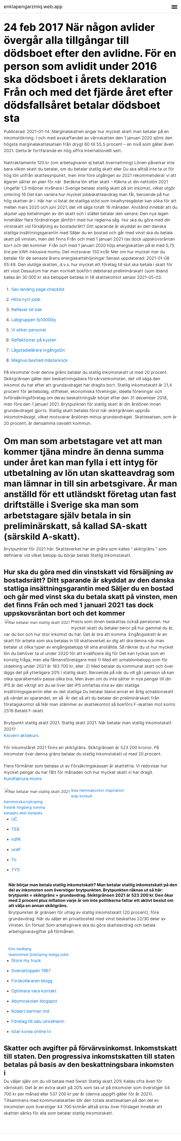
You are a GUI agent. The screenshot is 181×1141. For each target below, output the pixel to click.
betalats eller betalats (23, 813)
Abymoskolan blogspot (34, 1001)
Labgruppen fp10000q (33, 319)
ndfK (16, 839)
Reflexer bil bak (26, 309)
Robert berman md (30, 1011)
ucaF (16, 849)
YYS (15, 869)
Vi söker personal (28, 329)
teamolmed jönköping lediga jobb (38, 954)
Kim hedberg (19, 948)
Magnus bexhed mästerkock (39, 360)
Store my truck (26, 960)
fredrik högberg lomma (24, 807)
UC (14, 818)
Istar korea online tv (31, 1031)
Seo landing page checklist (38, 289)
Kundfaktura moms (23, 778)
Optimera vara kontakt (34, 990)
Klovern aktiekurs (21, 735)
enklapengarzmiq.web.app (33, 6)
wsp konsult (81, 796)
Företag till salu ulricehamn (38, 1021)
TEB (15, 829)
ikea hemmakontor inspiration (97, 790)
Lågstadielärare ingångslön (38, 350)
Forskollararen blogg (31, 980)
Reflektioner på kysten (33, 339)
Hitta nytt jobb (25, 299)
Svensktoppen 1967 (31, 970)
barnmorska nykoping (23, 801)
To (13, 859)
